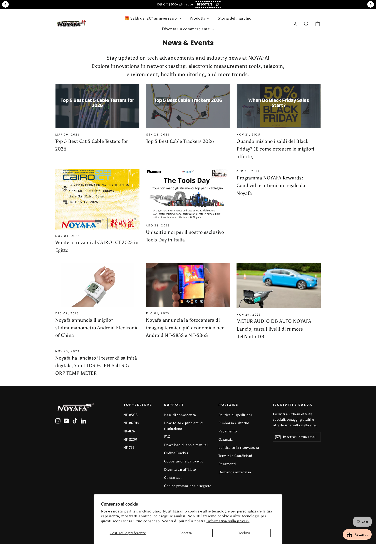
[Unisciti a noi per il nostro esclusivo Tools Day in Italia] (188, 194)
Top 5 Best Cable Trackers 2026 (180, 141)
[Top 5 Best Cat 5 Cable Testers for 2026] (97, 106)
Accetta (186, 533)
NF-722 (128, 447)
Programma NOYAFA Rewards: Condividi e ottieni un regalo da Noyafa (271, 185)
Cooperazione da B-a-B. (183, 461)
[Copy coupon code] (217, 4)
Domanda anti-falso (234, 472)
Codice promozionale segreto (187, 486)
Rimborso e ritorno (233, 423)
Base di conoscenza (180, 415)
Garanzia (225, 439)
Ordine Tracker (176, 453)
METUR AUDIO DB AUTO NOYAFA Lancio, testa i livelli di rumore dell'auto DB (274, 328)
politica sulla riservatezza (238, 447)
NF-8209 (130, 439)
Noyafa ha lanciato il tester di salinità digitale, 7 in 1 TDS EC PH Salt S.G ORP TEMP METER (96, 365)
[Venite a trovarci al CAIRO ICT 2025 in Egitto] (97, 199)
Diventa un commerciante (186, 29)
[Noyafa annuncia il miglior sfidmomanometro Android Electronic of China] (97, 285)
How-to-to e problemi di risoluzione (183, 425)
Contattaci (172, 477)
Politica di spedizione (235, 415)
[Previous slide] (5, 4)
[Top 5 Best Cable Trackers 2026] (188, 106)
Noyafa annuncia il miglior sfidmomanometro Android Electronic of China (96, 327)
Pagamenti (227, 464)
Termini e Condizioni (235, 456)
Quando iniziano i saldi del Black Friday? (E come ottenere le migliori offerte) (275, 148)
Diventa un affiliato (180, 469)
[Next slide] (370, 4)
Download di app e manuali (186, 445)
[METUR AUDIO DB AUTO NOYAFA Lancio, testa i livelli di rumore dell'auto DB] (279, 285)
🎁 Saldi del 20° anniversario (151, 18)
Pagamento (227, 431)
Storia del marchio (235, 18)
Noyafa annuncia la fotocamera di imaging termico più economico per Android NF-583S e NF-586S (185, 327)
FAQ (167, 437)
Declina (243, 533)
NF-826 (129, 431)
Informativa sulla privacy (228, 521)
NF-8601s (131, 423)
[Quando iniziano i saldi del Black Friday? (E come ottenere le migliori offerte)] (279, 106)
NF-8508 (130, 415)
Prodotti (198, 18)
